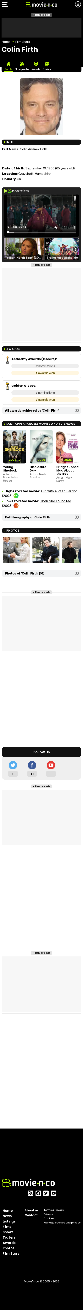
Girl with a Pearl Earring (59, 491)
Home (6, 42)
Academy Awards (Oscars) (33, 359)
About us (32, 1210)
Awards (9, 1243)
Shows (8, 1232)
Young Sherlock (10, 469)
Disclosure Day (38, 469)
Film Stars (22, 42)
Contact (31, 1215)
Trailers (9, 1237)
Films (7, 1226)
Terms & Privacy (54, 1210)
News (7, 1216)
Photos (8, 1248)
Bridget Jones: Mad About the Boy (67, 470)
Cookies (49, 1218)
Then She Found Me (55, 501)
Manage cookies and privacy (62, 1222)
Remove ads (42, 14)
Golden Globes (23, 385)
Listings (9, 1221)
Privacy (48, 1214)
